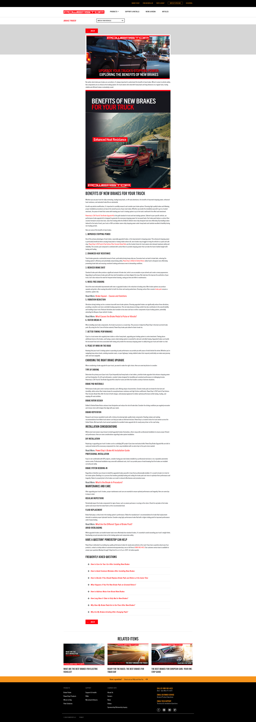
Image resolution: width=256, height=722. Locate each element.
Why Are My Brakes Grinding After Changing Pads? (109, 612)
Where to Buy (68, 700)
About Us (110, 692)
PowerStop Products (70, 696)
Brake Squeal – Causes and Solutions (111, 295)
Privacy (81, 717)
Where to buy (136, 3)
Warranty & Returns (92, 700)
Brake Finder (67, 692)
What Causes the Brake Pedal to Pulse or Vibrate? (116, 316)
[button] (114, 11)
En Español (189, 3)
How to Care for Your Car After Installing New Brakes (110, 564)
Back (93, 31)
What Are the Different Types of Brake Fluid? (114, 524)
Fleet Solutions (68, 703)
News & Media (151, 11)
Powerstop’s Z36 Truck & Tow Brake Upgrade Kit (100, 215)
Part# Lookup (160, 3)
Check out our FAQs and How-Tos (126, 679)
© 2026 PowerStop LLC (70, 717)
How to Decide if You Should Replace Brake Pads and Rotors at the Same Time (119, 578)
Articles (165, 11)
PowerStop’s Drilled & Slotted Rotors (134, 261)
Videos (110, 703)
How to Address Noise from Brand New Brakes (107, 591)
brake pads (158, 289)
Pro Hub (175, 3)
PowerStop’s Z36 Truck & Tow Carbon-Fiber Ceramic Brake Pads (107, 244)
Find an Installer (148, 3)
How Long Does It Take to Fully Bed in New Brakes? (109, 598)
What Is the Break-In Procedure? (109, 482)
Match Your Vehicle (104, 20)
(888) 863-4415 (140, 547)
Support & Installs (132, 11)
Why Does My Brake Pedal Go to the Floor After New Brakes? (113, 605)
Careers (110, 696)
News (109, 700)
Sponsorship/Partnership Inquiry (117, 707)
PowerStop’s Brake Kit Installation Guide (113, 450)
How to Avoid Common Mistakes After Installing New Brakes (112, 571)
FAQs (87, 696)
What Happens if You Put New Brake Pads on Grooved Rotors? (113, 584)
